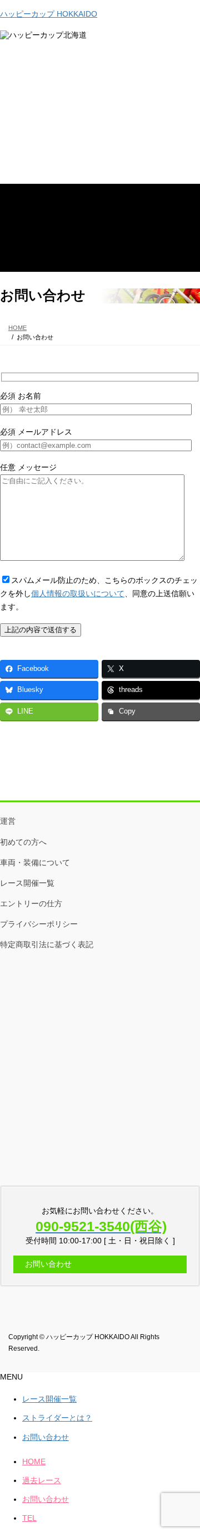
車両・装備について (35, 862)
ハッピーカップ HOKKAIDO (48, 13)
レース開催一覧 (27, 883)
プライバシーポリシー (39, 924)
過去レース (41, 1480)
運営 (8, 821)
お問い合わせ (45, 1437)
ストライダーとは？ (57, 1417)
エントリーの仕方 (31, 903)
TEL (29, 1518)
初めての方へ (23, 842)
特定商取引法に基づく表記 (46, 944)
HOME (34, 1461)
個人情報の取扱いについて (77, 593)
